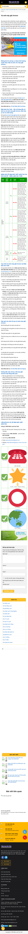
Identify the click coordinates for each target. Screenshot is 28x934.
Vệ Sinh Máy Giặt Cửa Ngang (18, 368)
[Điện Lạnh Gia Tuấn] (6, 847)
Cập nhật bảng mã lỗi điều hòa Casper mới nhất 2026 (15, 758)
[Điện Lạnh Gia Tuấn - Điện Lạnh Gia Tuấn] (14, 2)
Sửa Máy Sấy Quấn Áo (8, 632)
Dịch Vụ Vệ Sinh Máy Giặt (11, 9)
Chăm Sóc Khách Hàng (6, 879)
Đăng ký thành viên (5, 888)
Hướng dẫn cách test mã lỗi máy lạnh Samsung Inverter (17, 770)
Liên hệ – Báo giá (5, 895)
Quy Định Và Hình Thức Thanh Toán (9, 876)
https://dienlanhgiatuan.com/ (11, 922)
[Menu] (2, 2)
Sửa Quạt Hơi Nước (8, 642)
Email (4, 571)
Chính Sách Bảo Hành (6, 874)
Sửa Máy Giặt (6, 613)
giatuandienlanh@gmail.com (13, 440)
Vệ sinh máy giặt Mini (5, 810)
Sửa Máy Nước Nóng (8, 624)
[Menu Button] (3, 928)
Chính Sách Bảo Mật (5, 871)
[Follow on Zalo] (6, 857)
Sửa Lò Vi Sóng (7, 629)
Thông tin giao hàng (5, 890)
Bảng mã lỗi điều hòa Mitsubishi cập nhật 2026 (16, 764)
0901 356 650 (7, 911)
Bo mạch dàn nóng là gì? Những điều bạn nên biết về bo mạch (17, 776)
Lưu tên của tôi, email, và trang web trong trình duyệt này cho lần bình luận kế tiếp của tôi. (13, 580)
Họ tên (4, 565)
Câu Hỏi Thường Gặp (5, 881)
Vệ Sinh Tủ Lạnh (7, 621)
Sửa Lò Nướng (6, 626)
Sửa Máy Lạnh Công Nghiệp (10, 611)
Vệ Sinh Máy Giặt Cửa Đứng (18, 106)
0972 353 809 (21, 911)
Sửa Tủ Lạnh (6, 619)
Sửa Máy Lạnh (6, 603)
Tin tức (2, 893)
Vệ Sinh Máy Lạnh (7, 605)
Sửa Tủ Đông (6, 637)
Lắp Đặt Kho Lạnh (7, 634)
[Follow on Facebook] (2, 857)
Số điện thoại (6, 584)
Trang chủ (3, 9)
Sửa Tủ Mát (5, 639)
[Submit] (25, 6)
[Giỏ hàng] (26, 2)
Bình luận (5, 553)
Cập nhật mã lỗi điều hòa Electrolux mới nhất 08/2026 (16, 781)
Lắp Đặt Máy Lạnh (7, 608)
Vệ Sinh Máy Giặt (7, 616)
